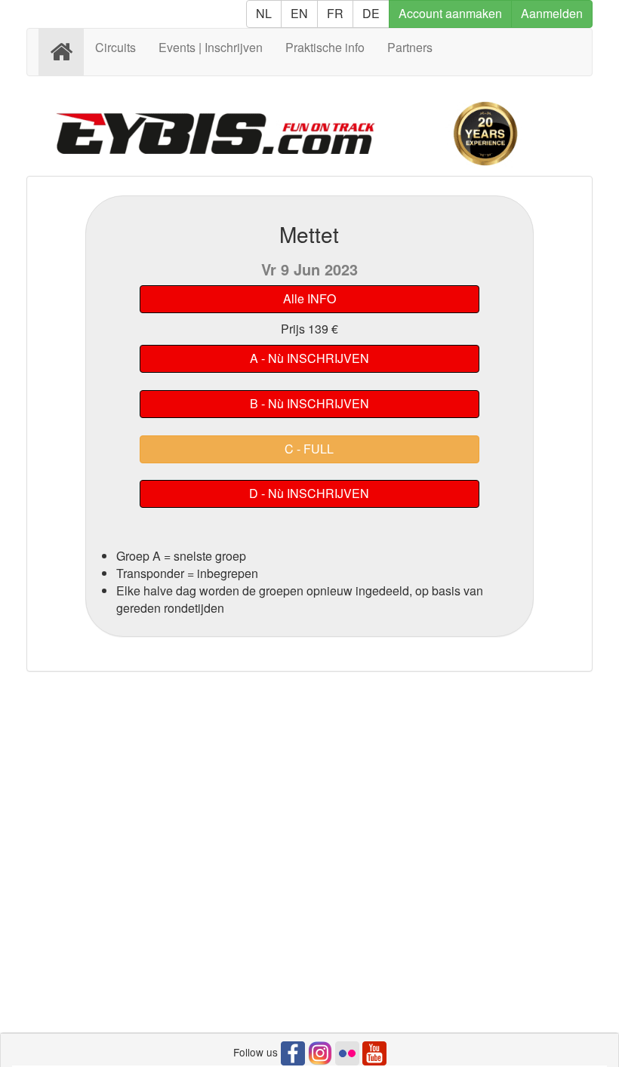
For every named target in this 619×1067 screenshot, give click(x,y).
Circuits (115, 47)
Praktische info (325, 47)
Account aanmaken (450, 13)
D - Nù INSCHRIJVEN (309, 493)
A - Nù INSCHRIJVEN (309, 358)
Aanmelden (552, 13)
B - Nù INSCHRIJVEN (309, 403)
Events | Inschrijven (211, 47)
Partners (410, 47)
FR (335, 13)
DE (371, 13)
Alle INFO (309, 298)
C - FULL (309, 448)
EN (299, 13)
